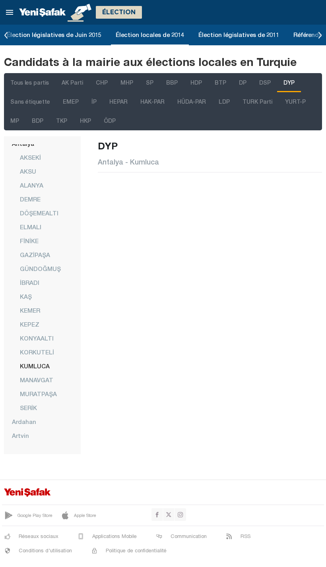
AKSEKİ (30, 157)
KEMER (30, 310)
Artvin (20, 435)
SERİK (28, 407)
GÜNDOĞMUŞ (40, 268)
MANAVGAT (36, 379)
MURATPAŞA (38, 393)
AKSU (28, 171)
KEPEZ (29, 324)
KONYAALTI (37, 338)
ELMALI (30, 226)
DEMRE (30, 199)
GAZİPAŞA (35, 254)
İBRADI (29, 282)
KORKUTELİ (37, 352)
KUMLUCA (35, 366)
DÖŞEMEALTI (39, 213)
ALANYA (31, 185)
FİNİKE (29, 240)
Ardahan (24, 421)
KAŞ (26, 296)
